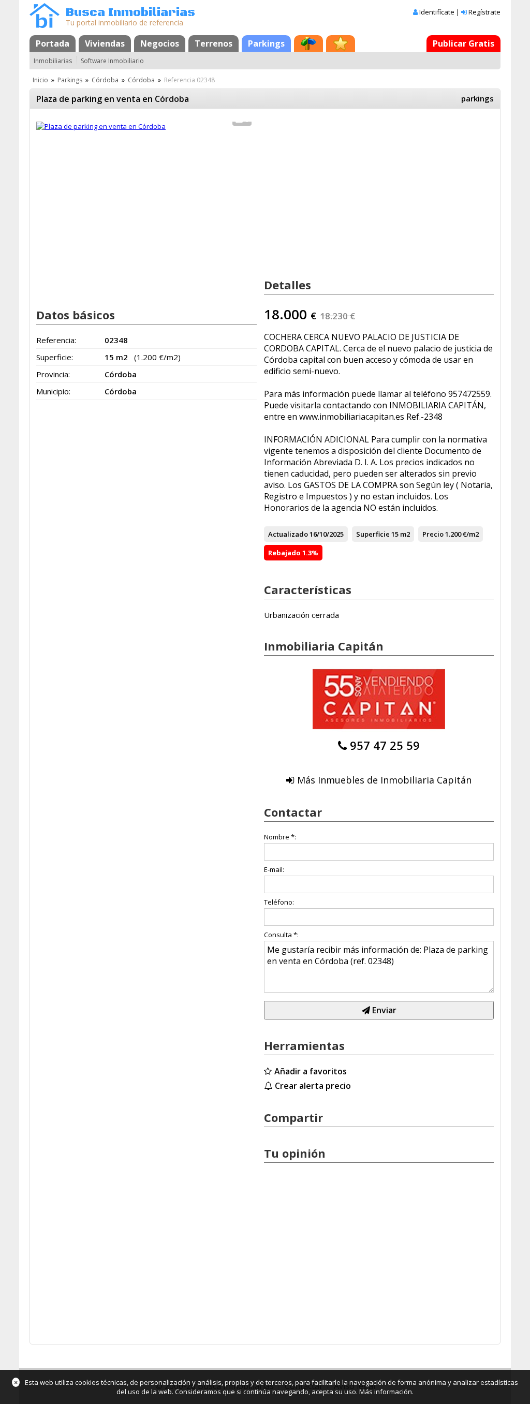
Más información (385, 1391)
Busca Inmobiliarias (130, 12)
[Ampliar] (101, 126)
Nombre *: (280, 836)
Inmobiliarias (53, 60)
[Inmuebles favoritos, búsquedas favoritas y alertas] (340, 43)
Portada (52, 43)
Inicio (40, 80)
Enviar (383, 1010)
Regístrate (484, 12)
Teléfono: (279, 902)
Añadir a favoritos (310, 1071)
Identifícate (436, 12)
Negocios (159, 43)
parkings (477, 98)
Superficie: (54, 357)
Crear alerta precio (313, 1085)
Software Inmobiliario (112, 60)
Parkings (266, 43)
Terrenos (213, 43)
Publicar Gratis (463, 43)
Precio (433, 534)
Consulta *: (281, 934)
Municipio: (53, 391)
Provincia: (53, 374)
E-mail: (274, 869)
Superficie (373, 534)
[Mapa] (308, 43)
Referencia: (56, 340)
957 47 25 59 (385, 745)
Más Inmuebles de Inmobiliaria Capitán (384, 780)
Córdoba (105, 80)
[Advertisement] (146, 216)
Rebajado (284, 552)
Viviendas (105, 43)
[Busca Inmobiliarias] (45, 25)
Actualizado (288, 534)
